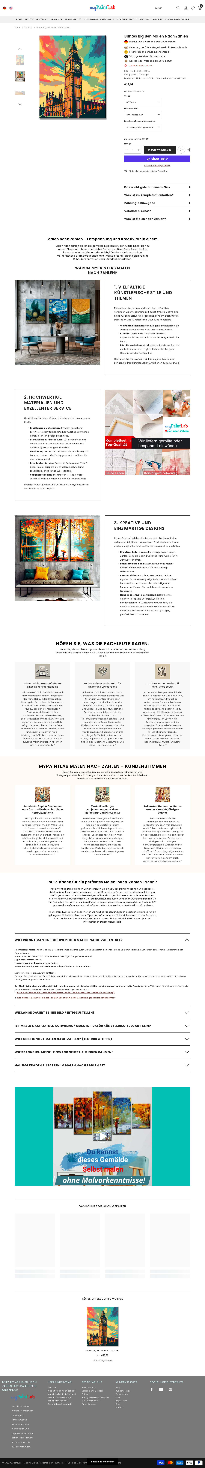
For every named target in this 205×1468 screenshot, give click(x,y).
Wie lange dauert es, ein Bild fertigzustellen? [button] (55, 1012)
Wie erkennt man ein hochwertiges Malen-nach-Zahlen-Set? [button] (69, 940)
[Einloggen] (186, 8)
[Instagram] (161, 1389)
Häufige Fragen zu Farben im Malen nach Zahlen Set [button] (60, 1065)
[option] (72, 77)
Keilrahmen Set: (131, 108)
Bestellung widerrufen (102, 1461)
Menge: (127, 143)
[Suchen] (167, 8)
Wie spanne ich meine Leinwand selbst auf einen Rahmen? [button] (64, 1052)
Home (17, 27)
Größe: (127, 96)
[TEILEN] (187, 150)
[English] (11, 8)
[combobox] (165, 8)
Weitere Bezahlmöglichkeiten (157, 165)
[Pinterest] (170, 1389)
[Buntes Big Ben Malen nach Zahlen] (102, 1326)
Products (28, 27)
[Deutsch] (4, 8)
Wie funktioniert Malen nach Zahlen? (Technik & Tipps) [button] (63, 1039)
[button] (20, 49)
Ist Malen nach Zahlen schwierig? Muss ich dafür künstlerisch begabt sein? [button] (83, 1026)
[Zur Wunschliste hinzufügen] (181, 150)
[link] (57, 322)
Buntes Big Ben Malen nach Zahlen (102, 1350)
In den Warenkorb (158, 149)
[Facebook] (151, 1389)
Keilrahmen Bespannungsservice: (139, 121)
